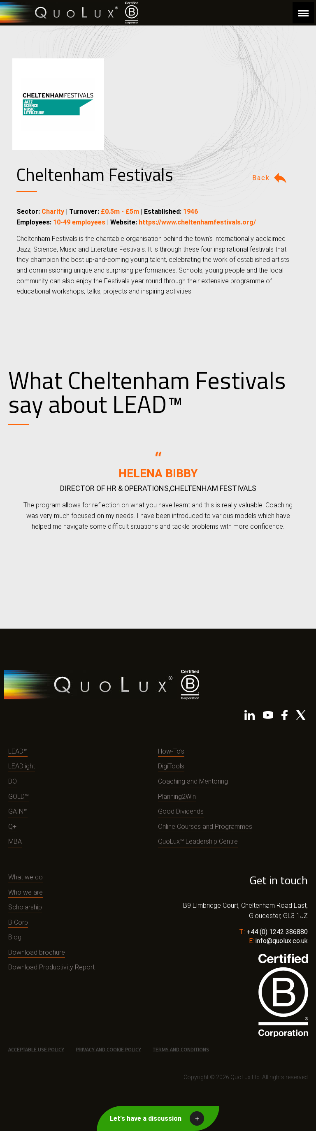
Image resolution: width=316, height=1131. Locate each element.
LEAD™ (18, 751)
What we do (25, 877)
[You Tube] (268, 717)
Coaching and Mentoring (193, 781)
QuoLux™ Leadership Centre (198, 841)
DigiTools (171, 766)
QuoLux (60, 12)
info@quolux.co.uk (282, 941)
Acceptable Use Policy (36, 1049)
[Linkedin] (249, 717)
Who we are (25, 892)
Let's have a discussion (145, 1118)
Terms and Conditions (181, 1049)
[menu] (303, 12)
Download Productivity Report (51, 967)
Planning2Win (177, 796)
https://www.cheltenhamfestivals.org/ (197, 222)
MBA (15, 841)
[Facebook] (284, 717)
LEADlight (21, 766)
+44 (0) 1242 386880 (277, 932)
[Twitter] (301, 717)
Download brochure (36, 952)
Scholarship (25, 907)
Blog (14, 937)
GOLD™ (18, 796)
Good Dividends (181, 811)
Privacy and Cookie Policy (108, 1049)
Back (261, 178)
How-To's (171, 751)
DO (12, 781)
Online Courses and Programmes (205, 826)
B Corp (18, 922)
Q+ (12, 826)
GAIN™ (18, 811)
